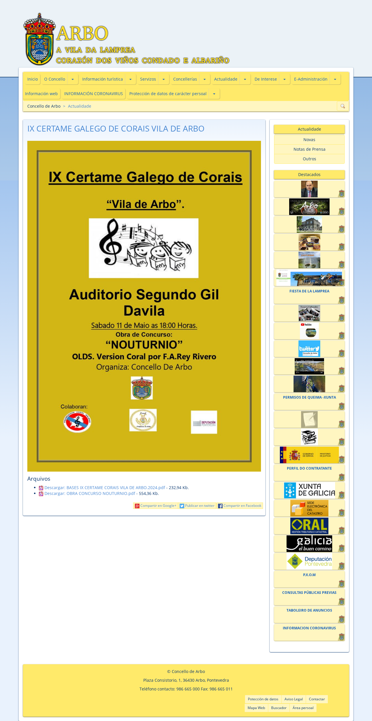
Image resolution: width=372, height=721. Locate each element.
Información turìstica (102, 79)
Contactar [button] (317, 699)
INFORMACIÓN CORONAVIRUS (93, 93)
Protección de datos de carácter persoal (168, 93)
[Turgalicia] (309, 543)
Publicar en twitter (199, 505)
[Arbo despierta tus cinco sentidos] (309, 366)
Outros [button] (309, 158)
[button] (72, 79)
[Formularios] (309, 419)
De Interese (266, 79)
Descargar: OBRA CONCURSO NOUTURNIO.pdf (89, 493)
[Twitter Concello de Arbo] (309, 348)
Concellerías (185, 79)
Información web (41, 93)
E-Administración (311, 79)
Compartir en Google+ (158, 505)
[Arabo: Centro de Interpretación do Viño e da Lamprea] (309, 224)
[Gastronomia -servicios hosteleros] (309, 242)
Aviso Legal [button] (294, 699)
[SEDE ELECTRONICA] (309, 277)
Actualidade (225, 79)
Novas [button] (309, 139)
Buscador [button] (279, 707)
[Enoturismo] (309, 260)
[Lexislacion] (309, 437)
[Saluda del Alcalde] (309, 189)
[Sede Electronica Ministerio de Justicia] (309, 455)
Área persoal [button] (303, 707)
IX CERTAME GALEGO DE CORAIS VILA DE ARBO (116, 128)
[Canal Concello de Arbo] (309, 331)
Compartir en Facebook (242, 505)
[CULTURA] (309, 313)
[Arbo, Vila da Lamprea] (309, 206)
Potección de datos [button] (263, 699)
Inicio (32, 79)
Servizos (148, 79)
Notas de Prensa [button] (310, 149)
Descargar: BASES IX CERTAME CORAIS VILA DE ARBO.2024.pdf (104, 487)
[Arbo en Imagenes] (309, 384)
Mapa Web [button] (256, 707)
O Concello (54, 79)
